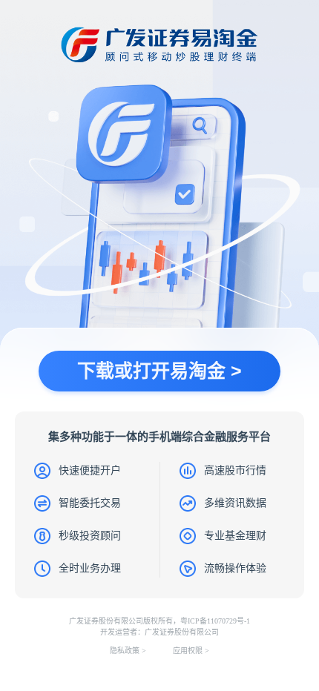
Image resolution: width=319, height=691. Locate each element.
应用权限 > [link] (191, 651)
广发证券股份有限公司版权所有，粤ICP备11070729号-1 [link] (159, 621)
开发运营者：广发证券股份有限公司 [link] (159, 632)
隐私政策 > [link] (128, 651)
